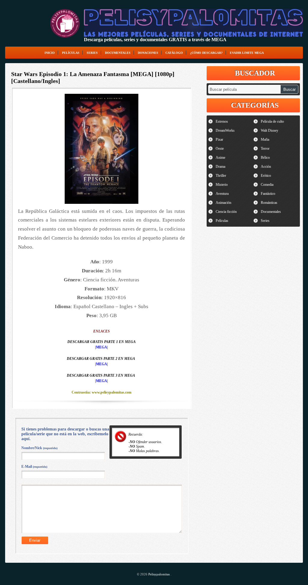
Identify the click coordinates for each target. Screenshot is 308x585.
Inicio (50, 52)
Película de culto (272, 121)
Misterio (222, 184)
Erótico (266, 175)
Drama (220, 166)
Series (92, 52)
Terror (265, 148)
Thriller (221, 175)
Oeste (220, 148)
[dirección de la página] (65, 23)
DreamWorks (225, 130)
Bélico (265, 157)
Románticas (269, 203)
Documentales (118, 52)
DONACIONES (148, 52)
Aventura (222, 193)
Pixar (219, 139)
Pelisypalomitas (159, 574)
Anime (220, 157)
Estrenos (222, 121)
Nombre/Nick (39, 448)
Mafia (265, 139)
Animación (223, 203)
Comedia (267, 184)
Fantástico (268, 193)
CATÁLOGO (174, 52)
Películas (70, 52)
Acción (266, 166)
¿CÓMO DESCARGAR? (206, 52)
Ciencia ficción (226, 212)
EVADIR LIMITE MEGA (247, 52)
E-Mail (34, 466)
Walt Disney (269, 130)
